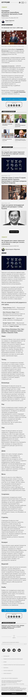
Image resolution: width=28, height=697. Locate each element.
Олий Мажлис (9, 24)
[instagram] (8, 650)
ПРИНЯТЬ (14, 693)
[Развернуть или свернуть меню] (26, 2)
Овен (3, 329)
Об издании (6, 656)
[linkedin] (19, 650)
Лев (22, 329)
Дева (3, 331)
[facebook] (3, 650)
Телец (8, 329)
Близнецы (13, 329)
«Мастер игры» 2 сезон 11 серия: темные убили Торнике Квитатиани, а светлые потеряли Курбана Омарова (13, 180)
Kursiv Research (7, 673)
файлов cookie (19, 690)
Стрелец (20, 331)
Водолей (10, 332)
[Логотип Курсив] (5, 2)
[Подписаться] (26, 644)
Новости (4, 7)
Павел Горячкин (9, 20)
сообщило (4, 54)
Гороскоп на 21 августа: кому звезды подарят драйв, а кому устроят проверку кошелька (12, 627)
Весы (7, 331)
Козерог (4, 332)
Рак (19, 329)
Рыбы (16, 332)
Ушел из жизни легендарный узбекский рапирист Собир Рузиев (12, 206)
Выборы (3, 24)
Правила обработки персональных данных (14, 664)
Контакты (5, 667)
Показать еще (14, 231)
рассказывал (20, 90)
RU (22, 2)
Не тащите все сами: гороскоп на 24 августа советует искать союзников (13, 153)
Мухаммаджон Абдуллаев (12, 249)
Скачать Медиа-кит (8, 670)
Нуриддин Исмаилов (7, 66)
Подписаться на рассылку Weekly (10, 642)
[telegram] (14, 650)
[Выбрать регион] (19, 2)
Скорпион (13, 331)
